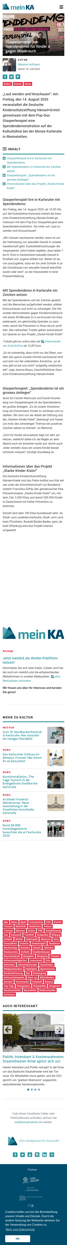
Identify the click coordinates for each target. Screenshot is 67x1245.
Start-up (32, 977)
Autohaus (9, 994)
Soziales (25, 947)
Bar (28, 973)
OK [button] (17, 1238)
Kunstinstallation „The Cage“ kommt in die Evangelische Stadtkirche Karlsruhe (20, 782)
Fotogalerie (23, 986)
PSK (40, 930)
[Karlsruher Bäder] (31, 1197)
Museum (46, 939)
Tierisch (8, 930)
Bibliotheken (47, 977)
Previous (8, 1029)
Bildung (56, 934)
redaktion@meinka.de (28, 1122)
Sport (23, 922)
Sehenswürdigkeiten (15, 960)
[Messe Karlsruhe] (31, 1188)
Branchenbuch (12, 956)
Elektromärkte (47, 990)
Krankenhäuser (41, 952)
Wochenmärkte (12, 990)
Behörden (9, 964)
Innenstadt (36, 960)
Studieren (54, 943)
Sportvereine (47, 969)
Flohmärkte (39, 986)
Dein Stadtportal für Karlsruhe (39, 1141)
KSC (48, 922)
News (28, 83)
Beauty (49, 981)
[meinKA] (18, 7)
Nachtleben (46, 964)
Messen (20, 930)
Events (18, 83)
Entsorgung (39, 973)
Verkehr (25, 952)
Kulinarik (16, 934)
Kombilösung (53, 930)
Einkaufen (43, 934)
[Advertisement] (33, 577)
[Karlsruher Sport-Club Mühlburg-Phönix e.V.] (31, 1179)
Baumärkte (30, 990)
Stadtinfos (35, 926)
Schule (37, 947)
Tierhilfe (29, 934)
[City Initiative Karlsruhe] (31, 1206)
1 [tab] (28, 1089)
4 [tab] (39, 1089)
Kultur (7, 83)
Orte (47, 960)
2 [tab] (32, 1089)
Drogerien (54, 986)
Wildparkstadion (13, 969)
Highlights (31, 969)
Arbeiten (49, 947)
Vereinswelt (22, 981)
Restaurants (11, 952)
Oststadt (37, 981)
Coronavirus (36, 922)
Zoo (6, 934)
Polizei (48, 926)
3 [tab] (35, 1089)
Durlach (8, 981)
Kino (56, 939)
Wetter (19, 939)
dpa (6, 922)
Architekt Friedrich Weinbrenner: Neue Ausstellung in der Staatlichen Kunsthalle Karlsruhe (18, 806)
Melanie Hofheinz (29, 64)
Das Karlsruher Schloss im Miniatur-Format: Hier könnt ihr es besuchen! (22, 758)
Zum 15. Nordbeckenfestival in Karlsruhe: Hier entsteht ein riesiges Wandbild (22, 735)
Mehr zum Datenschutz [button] (20, 1229)
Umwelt (8, 939)
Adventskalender (27, 964)
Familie (24, 943)
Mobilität (21, 926)
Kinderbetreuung (13, 973)
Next (59, 1029)
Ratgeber (28, 956)
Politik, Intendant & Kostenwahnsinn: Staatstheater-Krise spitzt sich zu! (33, 1059)
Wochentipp (10, 947)
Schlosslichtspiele (14, 977)
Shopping (42, 956)
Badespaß (32, 939)
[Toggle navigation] (61, 7)
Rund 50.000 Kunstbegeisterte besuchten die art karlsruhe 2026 (22, 830)
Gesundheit (10, 943)
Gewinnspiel (39, 943)
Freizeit (8, 926)
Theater (55, 956)
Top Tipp (9, 986)
